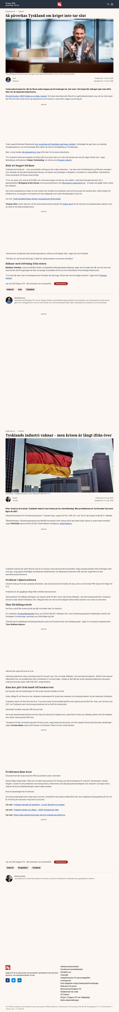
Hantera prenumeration (69, 966)
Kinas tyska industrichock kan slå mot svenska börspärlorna (39, 815)
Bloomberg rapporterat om (73, 183)
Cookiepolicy (65, 980)
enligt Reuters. (66, 523)
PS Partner (64, 994)
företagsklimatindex (26, 614)
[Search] (108, 4)
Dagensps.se (10, 11)
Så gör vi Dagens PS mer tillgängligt (75, 997)
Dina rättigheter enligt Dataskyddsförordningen (79, 983)
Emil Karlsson (19, 298)
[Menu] (112, 4)
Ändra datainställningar (69, 1000)
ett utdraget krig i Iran (31, 152)
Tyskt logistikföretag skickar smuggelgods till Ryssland (37, 199)
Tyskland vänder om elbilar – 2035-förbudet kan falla (36, 810)
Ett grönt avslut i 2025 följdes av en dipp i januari (26, 96)
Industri (21, 11)
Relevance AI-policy (68, 986)
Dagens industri (65, 160)
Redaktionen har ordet (69, 992)
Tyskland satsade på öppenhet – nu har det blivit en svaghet (39, 805)
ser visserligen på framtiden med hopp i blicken (55, 144)
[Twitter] (14, 980)
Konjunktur (23, 868)
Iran (20, 289)
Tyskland (30, 289)
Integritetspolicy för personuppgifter (75, 978)
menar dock (68, 204)
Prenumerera (61, 284)
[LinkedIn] (19, 980)
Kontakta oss (65, 972)
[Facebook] (8, 980)
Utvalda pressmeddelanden (71, 969)
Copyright (64, 975)
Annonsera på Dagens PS (70, 989)
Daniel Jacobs (19, 876)
